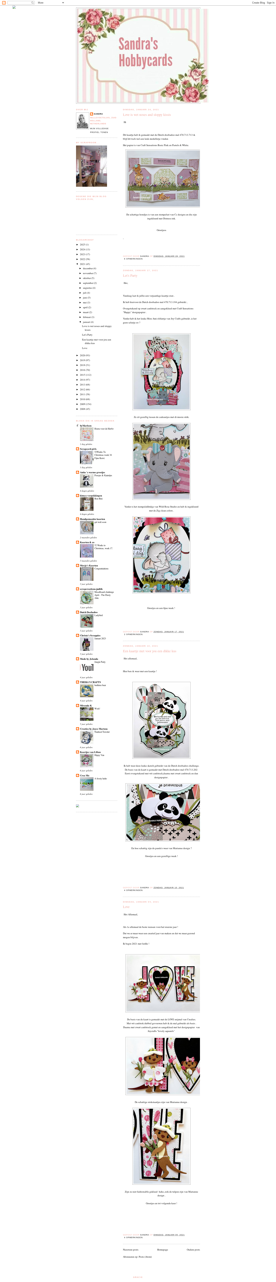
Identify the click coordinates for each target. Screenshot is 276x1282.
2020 (83, 355)
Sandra (98, 114)
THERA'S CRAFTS (90, 682)
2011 (83, 394)
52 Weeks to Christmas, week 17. (103, 547)
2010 (83, 399)
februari (87, 317)
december (88, 268)
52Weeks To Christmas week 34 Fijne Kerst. (103, 454)
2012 (83, 389)
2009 (83, 404)
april (85, 307)
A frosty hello (100, 778)
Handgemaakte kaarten (92, 519)
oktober (87, 278)
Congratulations (101, 568)
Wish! (97, 708)
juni (85, 297)
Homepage (162, 1249)
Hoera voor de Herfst (103, 428)
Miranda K (86, 705)
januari (87, 322)
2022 (83, 259)
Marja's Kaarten (89, 565)
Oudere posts (193, 1249)
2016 (83, 370)
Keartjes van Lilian (90, 752)
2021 (83, 264)
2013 (83, 384)
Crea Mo (84, 775)
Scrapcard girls (88, 449)
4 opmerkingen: (134, 890)
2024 (83, 249)
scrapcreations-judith (91, 589)
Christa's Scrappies (90, 635)
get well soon (100, 521)
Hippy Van (99, 754)
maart (86, 312)
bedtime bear (100, 685)
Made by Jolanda (89, 658)
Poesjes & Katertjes (103, 475)
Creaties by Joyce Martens (94, 728)
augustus (88, 287)
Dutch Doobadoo (89, 612)
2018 (83, 365)
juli (85, 292)
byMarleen (85, 425)
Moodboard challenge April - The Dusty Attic (104, 594)
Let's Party (130, 275)
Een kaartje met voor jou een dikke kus (149, 651)
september (88, 283)
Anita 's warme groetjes (92, 472)
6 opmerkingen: (134, 259)
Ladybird (98, 615)
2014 (83, 379)
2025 (83, 244)
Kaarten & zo (87, 542)
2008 (83, 409)
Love (126, 906)
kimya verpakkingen (91, 495)
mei (85, 302)
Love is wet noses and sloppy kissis (147, 114)
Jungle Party (100, 661)
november (88, 273)
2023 (83, 254)
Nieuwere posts (130, 1249)
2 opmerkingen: (134, 634)
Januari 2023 (100, 638)
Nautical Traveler (102, 731)
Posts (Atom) (145, 1256)
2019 (83, 360)
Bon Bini (98, 498)
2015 (83, 374)
